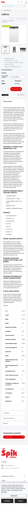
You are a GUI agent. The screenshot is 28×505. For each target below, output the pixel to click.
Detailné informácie (7, 69)
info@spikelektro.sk (9, 465)
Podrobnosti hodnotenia (21, 18)
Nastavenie (14, 496)
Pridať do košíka (15, 89)
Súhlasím (20, 501)
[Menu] (26, 2)
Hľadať (24, 6)
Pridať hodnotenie (8, 437)
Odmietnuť (7, 501)
